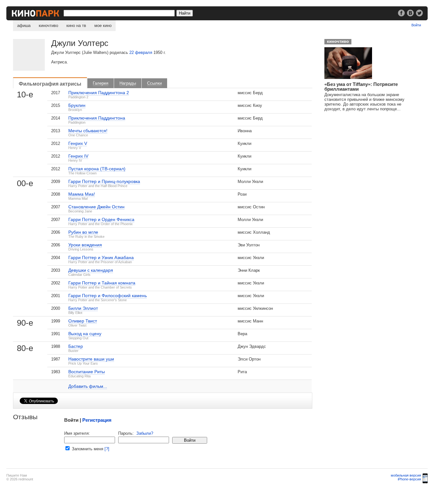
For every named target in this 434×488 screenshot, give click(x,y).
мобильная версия (406, 475)
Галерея (100, 83)
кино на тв (76, 25)
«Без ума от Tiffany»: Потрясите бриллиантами (361, 86)
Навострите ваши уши (91, 358)
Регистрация (97, 420)
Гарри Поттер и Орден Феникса (101, 219)
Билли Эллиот (83, 308)
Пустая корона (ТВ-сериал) (96, 168)
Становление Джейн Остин (96, 206)
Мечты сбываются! (87, 130)
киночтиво (48, 25)
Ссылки (154, 83)
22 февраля (140, 52)
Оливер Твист (82, 320)
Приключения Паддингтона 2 (98, 92)
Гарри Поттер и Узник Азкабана (101, 257)
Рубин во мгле (83, 232)
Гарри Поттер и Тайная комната (101, 282)
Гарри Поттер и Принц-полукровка (104, 181)
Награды (127, 83)
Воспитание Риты (86, 371)
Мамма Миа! (81, 194)
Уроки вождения (85, 244)
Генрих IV (78, 156)
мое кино (103, 25)
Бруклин (76, 105)
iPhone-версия (409, 479)
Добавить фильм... (87, 386)
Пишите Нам (16, 475)
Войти (416, 25)
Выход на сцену (84, 333)
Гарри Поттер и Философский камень (107, 295)
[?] (107, 448)
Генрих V (77, 143)
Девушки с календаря (90, 270)
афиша (24, 25)
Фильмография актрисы (50, 84)
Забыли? (144, 433)
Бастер (75, 346)
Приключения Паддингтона (96, 117)
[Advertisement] (369, 155)
